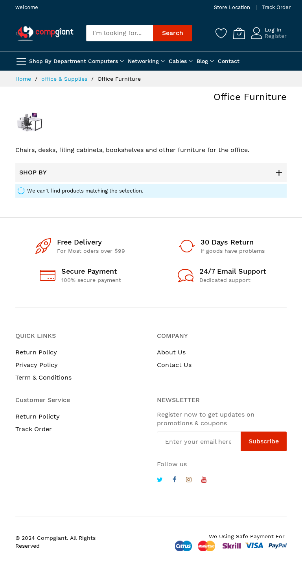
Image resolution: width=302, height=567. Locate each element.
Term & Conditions (43, 377)
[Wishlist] (221, 33)
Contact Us (174, 365)
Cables (178, 61)
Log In (273, 29)
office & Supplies (65, 79)
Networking (143, 61)
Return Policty (37, 416)
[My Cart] (239, 33)
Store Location (232, 7)
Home (24, 79)
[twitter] (160, 480)
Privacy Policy (36, 365)
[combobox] (119, 33)
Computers (103, 61)
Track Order (276, 7)
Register (276, 36)
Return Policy (36, 352)
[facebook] (174, 480)
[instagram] (189, 480)
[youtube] (204, 480)
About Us (171, 352)
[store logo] (44, 33)
